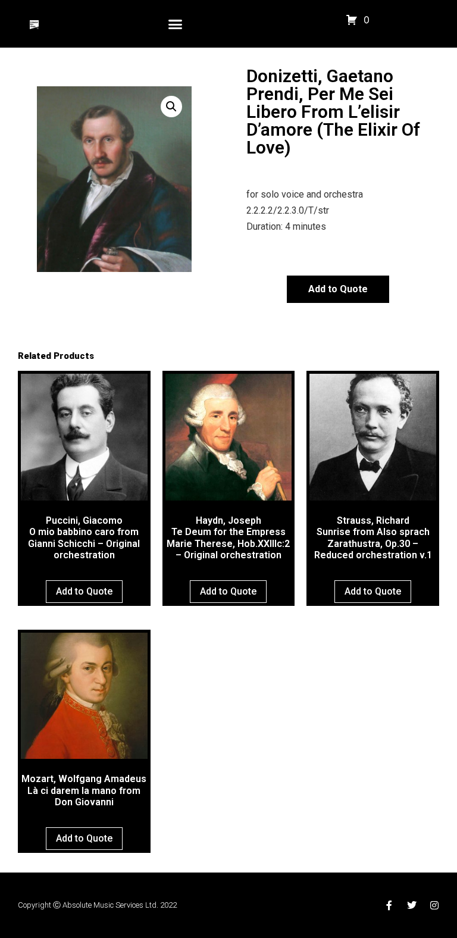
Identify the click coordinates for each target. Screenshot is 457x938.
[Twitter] (412, 905)
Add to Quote (338, 289)
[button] (175, 23)
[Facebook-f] (389, 905)
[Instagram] (434, 905)
